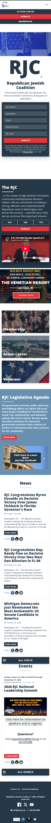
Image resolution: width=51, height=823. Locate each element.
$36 (25, 222)
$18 (10, 222)
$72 (41, 222)
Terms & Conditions (29, 789)
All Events (25, 772)
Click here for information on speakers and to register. (25, 721)
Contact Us (15, 789)
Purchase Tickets (26, 295)
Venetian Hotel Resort (12, 682)
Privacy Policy (27, 152)
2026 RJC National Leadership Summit (20, 688)
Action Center (25, 11)
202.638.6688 (34, 810)
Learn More (9, 437)
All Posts (26, 660)
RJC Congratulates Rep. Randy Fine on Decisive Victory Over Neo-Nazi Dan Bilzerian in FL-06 (23, 555)
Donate (25, 16)
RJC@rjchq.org (19, 810)
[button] (7, 457)
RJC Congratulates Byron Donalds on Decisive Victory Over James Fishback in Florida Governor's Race (25, 502)
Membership (25, 21)
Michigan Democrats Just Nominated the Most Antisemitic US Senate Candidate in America (21, 611)
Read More (10, 533)
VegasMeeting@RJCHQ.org (25, 738)
